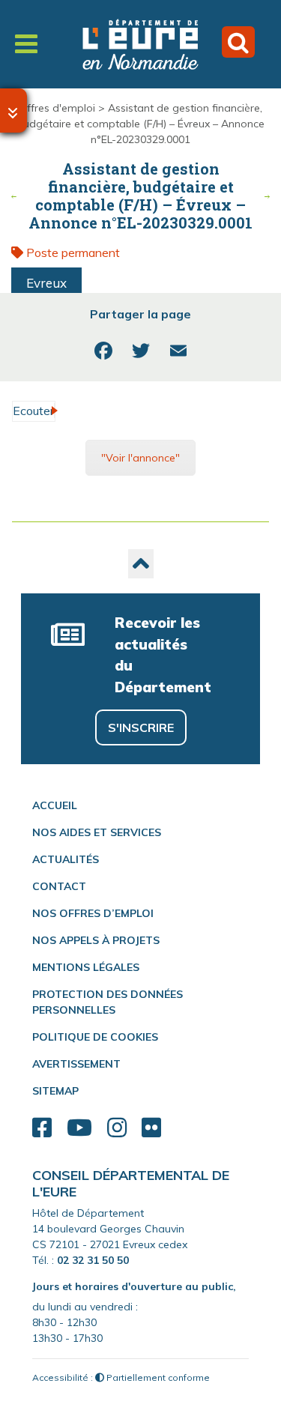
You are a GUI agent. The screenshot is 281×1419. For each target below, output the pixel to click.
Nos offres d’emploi (93, 913)
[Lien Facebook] (42, 1128)
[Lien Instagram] (117, 1128)
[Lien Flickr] (151, 1128)
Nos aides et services (96, 832)
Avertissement (76, 1064)
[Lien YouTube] (79, 1128)
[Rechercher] (238, 42)
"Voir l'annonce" (140, 458)
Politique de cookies (95, 1037)
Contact (59, 886)
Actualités (65, 859)
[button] (141, 563)
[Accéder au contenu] (13, 110)
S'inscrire (141, 727)
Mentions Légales (85, 967)
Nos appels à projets (96, 940)
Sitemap (55, 1091)
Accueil (54, 805)
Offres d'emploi (57, 108)
